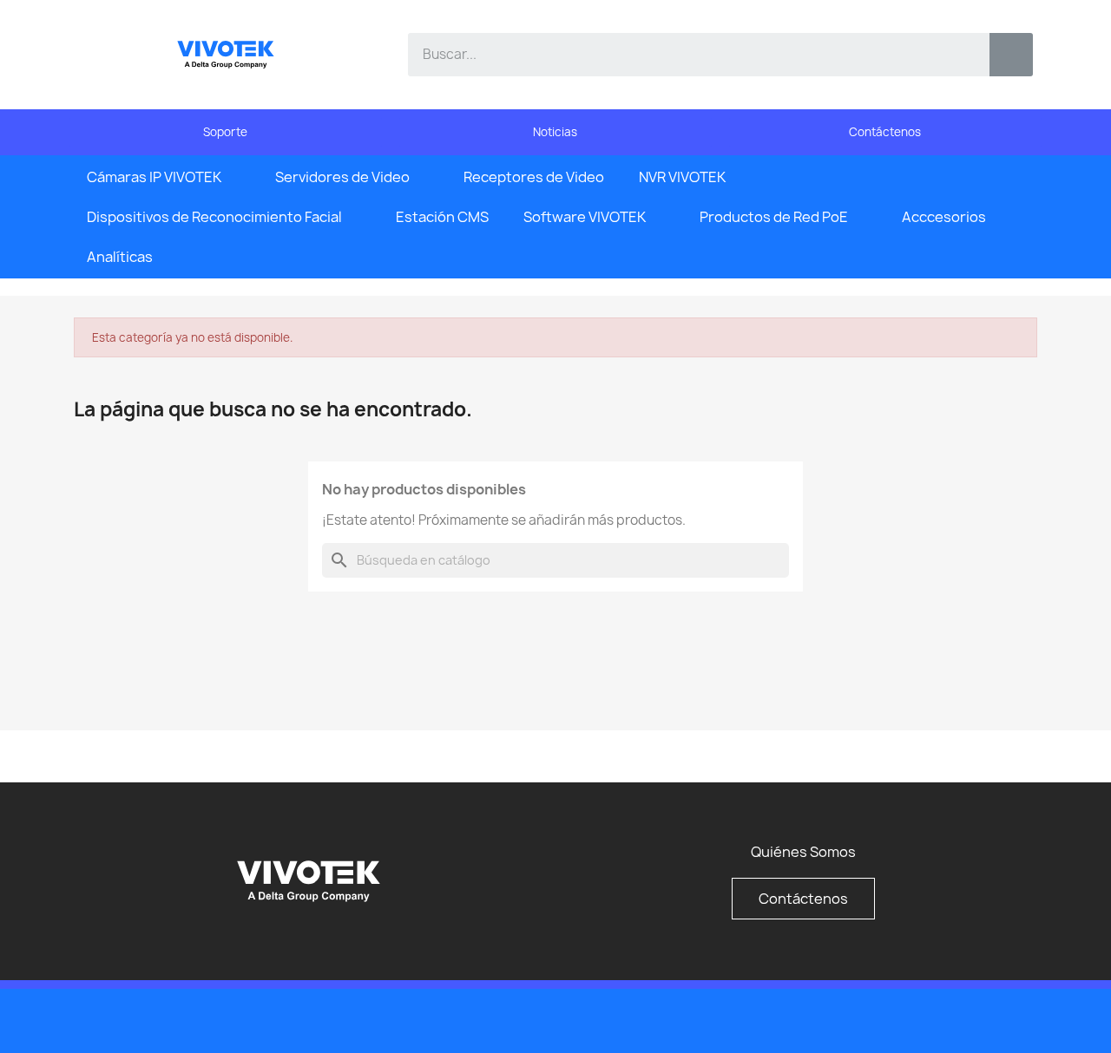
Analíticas (120, 256)
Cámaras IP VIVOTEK (154, 176)
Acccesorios (944, 216)
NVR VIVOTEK (682, 176)
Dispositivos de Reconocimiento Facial (214, 216)
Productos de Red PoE (774, 216)
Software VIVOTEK (584, 216)
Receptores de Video (533, 176)
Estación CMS (442, 216)
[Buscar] (1011, 54)
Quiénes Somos (803, 851)
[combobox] (686, 54)
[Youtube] (980, 1019)
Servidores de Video (342, 176)
